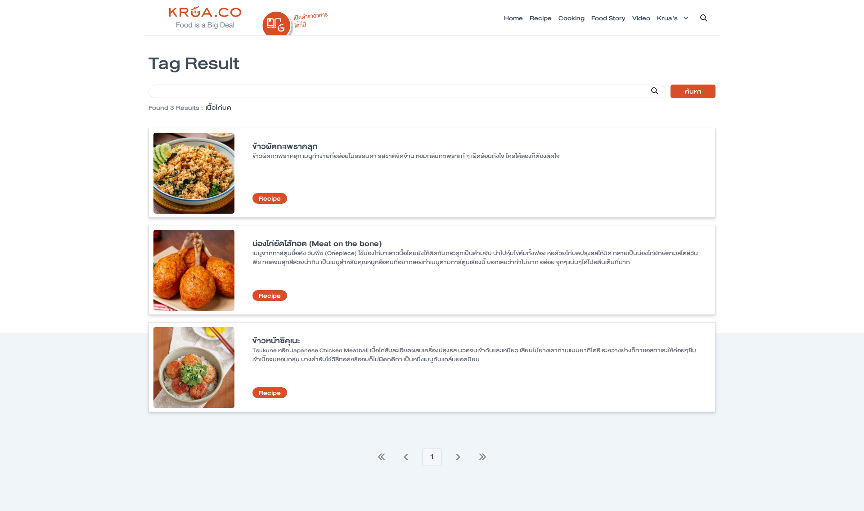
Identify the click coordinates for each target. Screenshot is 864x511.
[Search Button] (655, 91)
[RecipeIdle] (295, 21)
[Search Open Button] (704, 18)
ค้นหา (693, 91)
